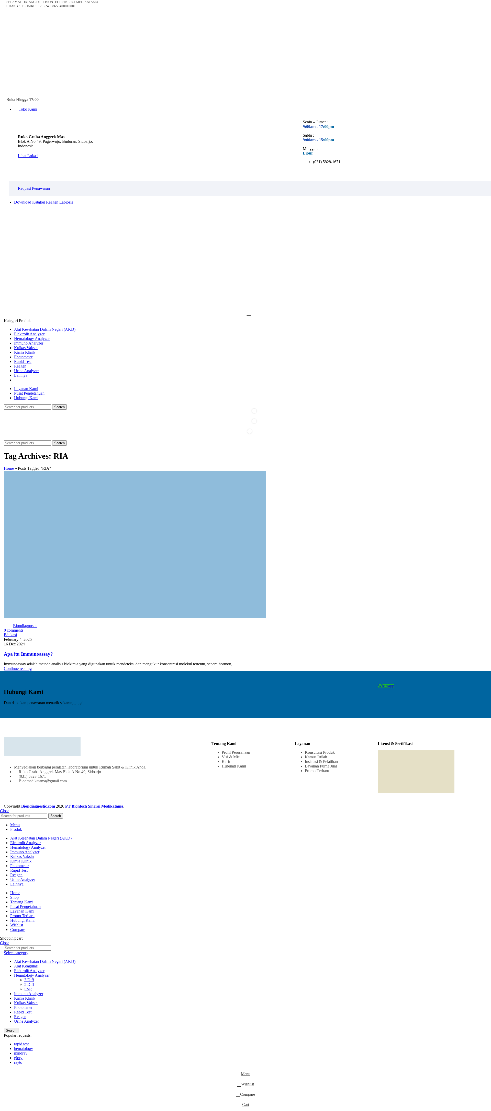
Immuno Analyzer (28, 993)
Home (9, 468)
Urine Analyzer (26, 1021)
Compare (17, 929)
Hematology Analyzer (32, 975)
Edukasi (10, 635)
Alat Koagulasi (26, 966)
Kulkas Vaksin (26, 1003)
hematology (23, 1048)
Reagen (20, 1016)
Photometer (23, 1007)
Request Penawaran (34, 188)
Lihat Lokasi (28, 155)
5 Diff (29, 984)
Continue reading (18, 668)
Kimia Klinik (24, 998)
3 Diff (29, 980)
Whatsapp (386, 686)
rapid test (21, 1044)
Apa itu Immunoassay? (28, 654)
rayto (18, 1062)
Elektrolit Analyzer (29, 970)
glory (18, 1058)
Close (4, 811)
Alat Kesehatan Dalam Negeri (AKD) (44, 961)
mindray (20, 1053)
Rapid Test (22, 1012)
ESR (28, 989)
